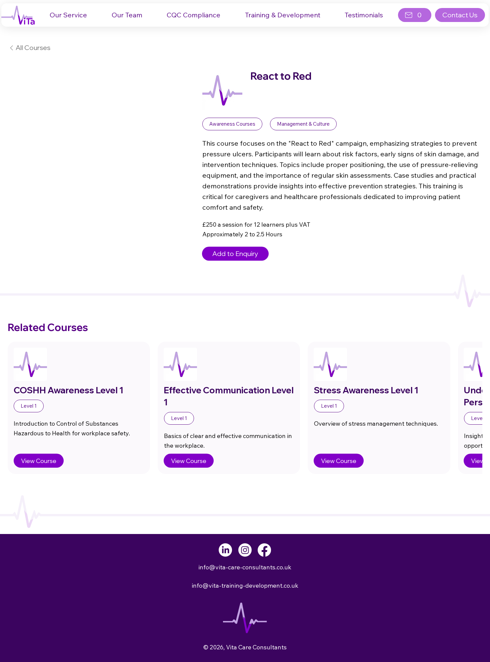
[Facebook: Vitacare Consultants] (264, 550)
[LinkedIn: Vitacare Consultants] (225, 550)
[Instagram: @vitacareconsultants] (245, 550)
